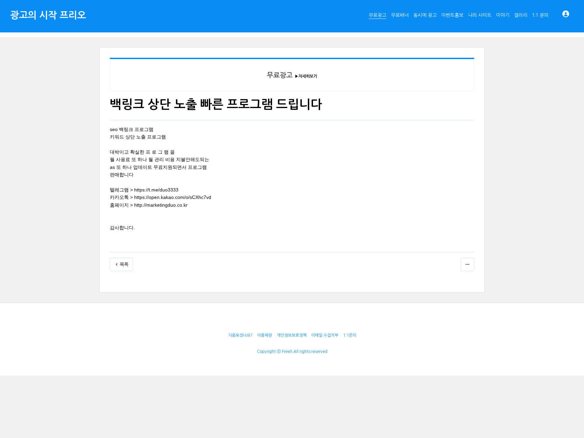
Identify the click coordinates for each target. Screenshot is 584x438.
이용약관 (264, 335)
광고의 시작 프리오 (48, 15)
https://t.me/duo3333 (156, 189)
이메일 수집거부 (324, 335)
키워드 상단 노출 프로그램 (138, 136)
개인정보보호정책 (292, 335)
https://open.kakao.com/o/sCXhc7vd (172, 197)
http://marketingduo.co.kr (161, 205)
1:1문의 (349, 335)
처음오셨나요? (240, 335)
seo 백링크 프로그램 (131, 129)
